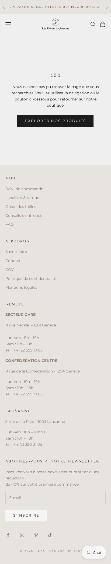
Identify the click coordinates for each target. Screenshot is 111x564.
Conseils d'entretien (24, 215)
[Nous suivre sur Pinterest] (36, 535)
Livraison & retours (22, 197)
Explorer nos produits (55, 121)
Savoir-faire (16, 251)
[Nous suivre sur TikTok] (50, 535)
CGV (9, 269)
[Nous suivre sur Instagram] (22, 535)
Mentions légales (21, 287)
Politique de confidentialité (30, 278)
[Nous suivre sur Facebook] (8, 535)
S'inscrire (26, 515)
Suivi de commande (24, 188)
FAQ (9, 224)
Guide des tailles (20, 206)
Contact (12, 260)
